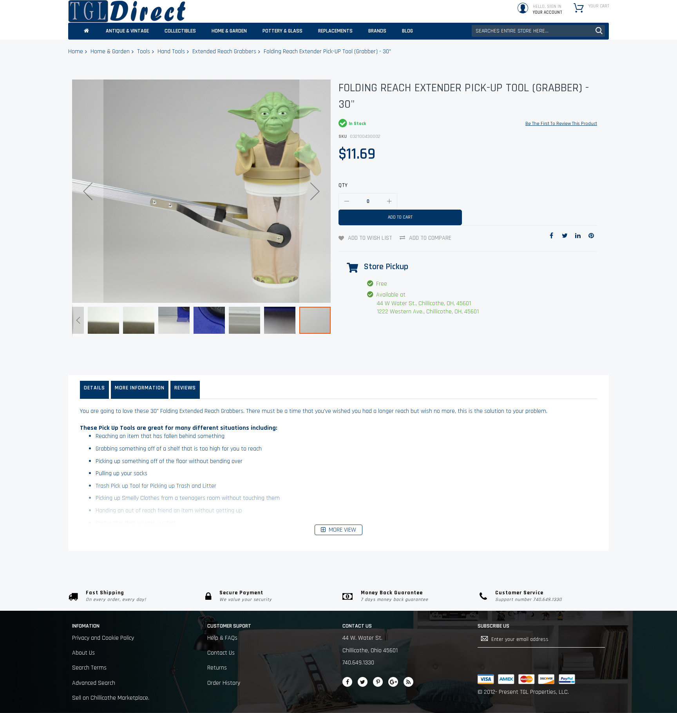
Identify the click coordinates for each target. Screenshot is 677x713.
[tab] (94, 390)
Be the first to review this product (561, 124)
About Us (83, 653)
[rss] (408, 682)
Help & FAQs (222, 638)
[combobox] (538, 31)
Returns (217, 668)
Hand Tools (171, 51)
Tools (143, 51)
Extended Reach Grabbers (224, 51)
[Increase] (389, 201)
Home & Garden (110, 51)
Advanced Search (93, 683)
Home (75, 51)
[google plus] (393, 682)
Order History (223, 683)
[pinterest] (378, 682)
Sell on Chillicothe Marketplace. (110, 698)
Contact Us (221, 653)
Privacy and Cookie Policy (103, 638)
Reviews (185, 387)
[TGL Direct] (127, 11)
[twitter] (362, 682)
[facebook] (347, 682)
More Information (140, 387)
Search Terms (89, 668)
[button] (87, 191)
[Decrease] (347, 201)
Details (94, 387)
